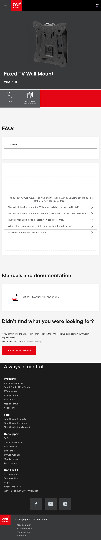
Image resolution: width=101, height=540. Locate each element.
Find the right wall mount (17, 427)
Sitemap (21, 535)
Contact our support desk (19, 350)
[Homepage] (16, 5)
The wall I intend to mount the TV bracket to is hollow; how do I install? (43, 207)
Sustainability (11, 478)
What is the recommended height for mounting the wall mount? (40, 226)
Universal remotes (13, 383)
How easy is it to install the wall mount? (28, 232)
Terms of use (23, 532)
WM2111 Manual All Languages (41, 297)
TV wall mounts (12, 395)
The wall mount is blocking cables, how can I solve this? (36, 220)
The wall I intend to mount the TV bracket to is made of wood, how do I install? (47, 213)
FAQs (10, 102)
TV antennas (10, 391)
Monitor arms (11, 404)
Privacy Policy (24, 528)
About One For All (13, 487)
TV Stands (9, 399)
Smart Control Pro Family (17, 387)
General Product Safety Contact (21, 491)
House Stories (11, 474)
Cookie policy (24, 525)
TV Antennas (10, 446)
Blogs (7, 482)
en (98, 7)
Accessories (10, 408)
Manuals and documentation (30, 103)
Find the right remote (15, 419)
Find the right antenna (15, 423)
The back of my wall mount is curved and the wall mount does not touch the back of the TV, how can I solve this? (49, 199)
